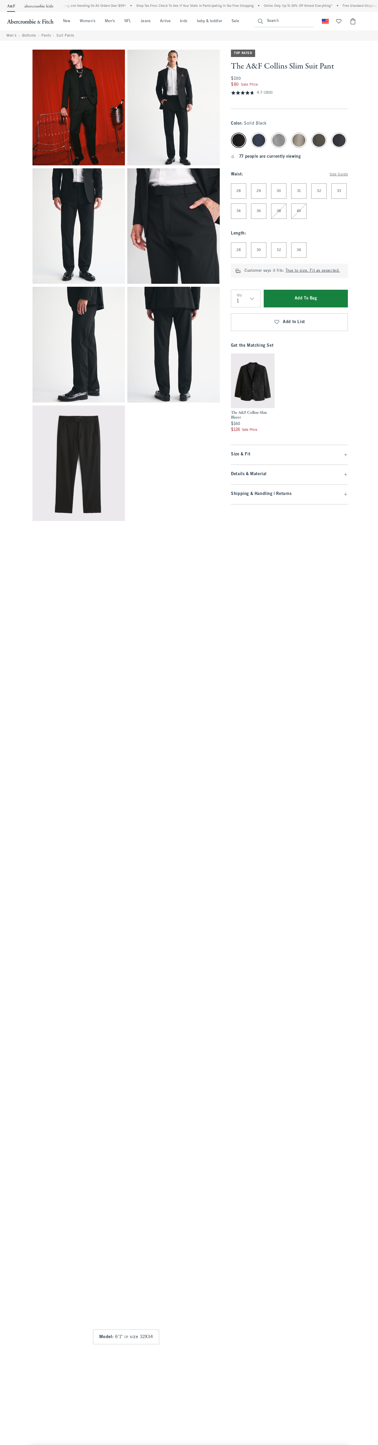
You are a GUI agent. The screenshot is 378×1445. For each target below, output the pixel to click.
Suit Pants (65, 36)
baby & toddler (209, 21)
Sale (235, 21)
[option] (253, 393)
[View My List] (338, 21)
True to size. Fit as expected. (313, 271)
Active (165, 21)
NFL (127, 21)
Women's (87, 21)
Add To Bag (306, 298)
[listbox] (253, 393)
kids (183, 21)
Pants (46, 36)
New (66, 21)
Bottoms (29, 36)
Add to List (294, 322)
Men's (110, 21)
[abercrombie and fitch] (30, 21)
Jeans (145, 21)
